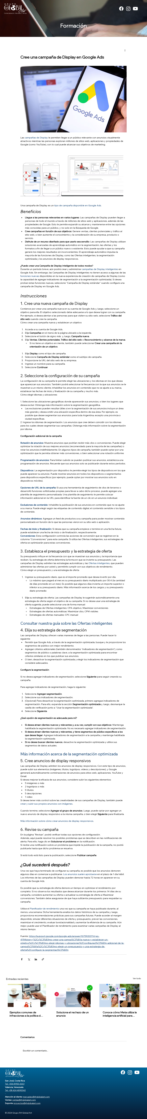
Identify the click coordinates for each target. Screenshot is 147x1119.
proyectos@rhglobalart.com (27, 1103)
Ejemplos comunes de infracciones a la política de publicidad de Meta (26, 1014)
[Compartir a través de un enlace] (42, 959)
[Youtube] (135, 8)
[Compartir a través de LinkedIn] (35, 959)
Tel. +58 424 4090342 (15, 1090)
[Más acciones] (125, 50)
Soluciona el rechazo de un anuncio (72, 1014)
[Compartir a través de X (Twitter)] (28, 959)
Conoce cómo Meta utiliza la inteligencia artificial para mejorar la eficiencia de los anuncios (120, 1014)
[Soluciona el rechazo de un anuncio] (73, 995)
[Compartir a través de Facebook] (21, 959)
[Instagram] (128, 8)
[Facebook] (121, 8)
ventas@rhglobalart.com (24, 1100)
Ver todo (137, 978)
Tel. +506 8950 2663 (14, 1084)
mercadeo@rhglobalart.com (36, 1096)
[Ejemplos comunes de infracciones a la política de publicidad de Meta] (27, 995)
